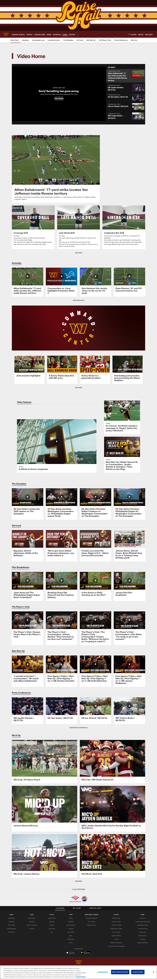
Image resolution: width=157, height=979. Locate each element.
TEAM (70, 914)
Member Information (116, 942)
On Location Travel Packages (116, 946)
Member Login (116, 918)
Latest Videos (32, 918)
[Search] (129, 34)
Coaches (70, 928)
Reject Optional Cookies (120, 972)
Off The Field (11, 925)
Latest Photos (52, 918)
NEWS (11, 914)
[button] (59, 98)
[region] (78, 972)
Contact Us (142, 918)
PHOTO (52, 914)
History (71, 942)
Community (11, 932)
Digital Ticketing (116, 935)
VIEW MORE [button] (78, 253)
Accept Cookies (138, 972)
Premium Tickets (116, 925)
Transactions (70, 939)
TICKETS (116, 914)
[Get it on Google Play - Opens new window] (85, 953)
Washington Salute (142, 925)
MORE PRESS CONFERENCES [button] (78, 727)
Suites (116, 939)
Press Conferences (31, 925)
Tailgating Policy (91, 925)
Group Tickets (116, 932)
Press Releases (11, 928)
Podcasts (31, 928)
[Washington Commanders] (78, 962)
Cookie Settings (102, 972)
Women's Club (142, 935)
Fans (51, 932)
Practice (51, 925)
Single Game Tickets (116, 928)
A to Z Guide (91, 921)
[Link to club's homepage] (6, 34)
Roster (71, 918)
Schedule (70, 921)
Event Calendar (70, 925)
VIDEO (32, 914)
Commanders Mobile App (142, 921)
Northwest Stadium (91, 914)
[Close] (153, 972)
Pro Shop (142, 939)
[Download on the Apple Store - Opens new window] (71, 953)
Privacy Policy (81, 977)
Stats (70, 935)
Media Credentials (142, 942)
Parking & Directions (92, 918)
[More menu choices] (77, 34)
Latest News (11, 918)
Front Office (70, 932)
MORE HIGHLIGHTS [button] (78, 300)
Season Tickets (116, 921)
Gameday (11, 921)
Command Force (142, 928)
